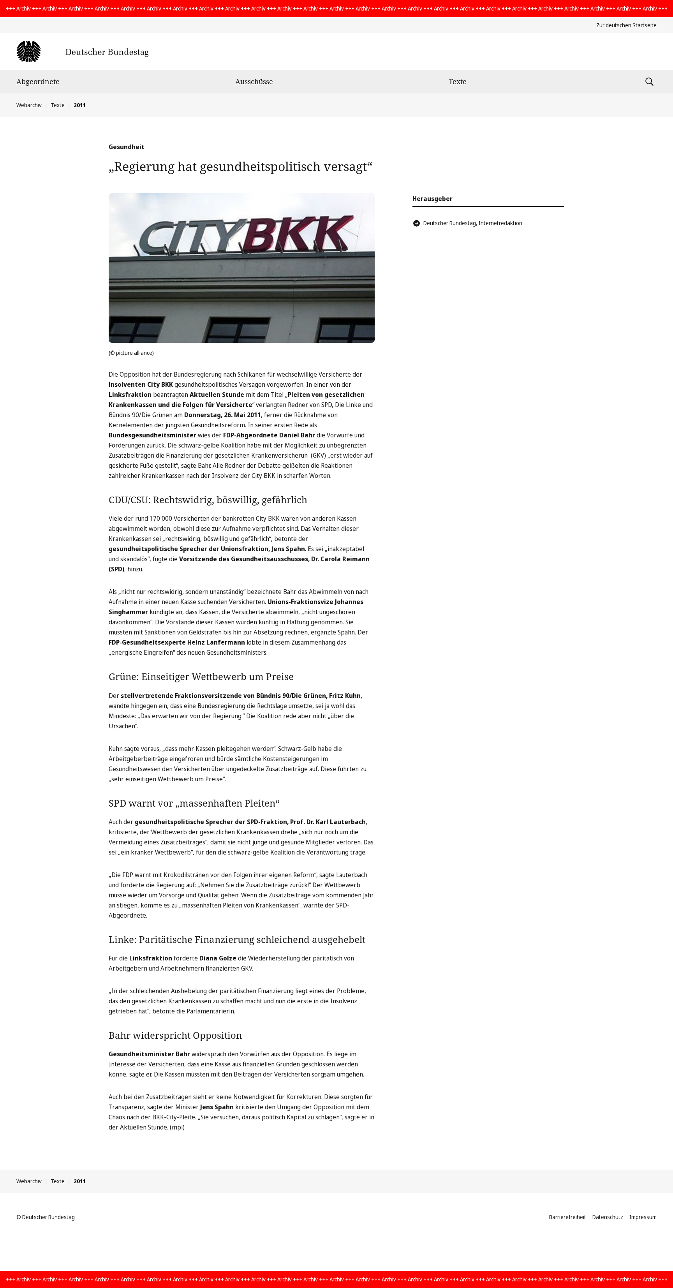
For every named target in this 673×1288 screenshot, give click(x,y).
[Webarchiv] (82, 51)
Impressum (643, 1217)
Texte (458, 81)
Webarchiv (29, 105)
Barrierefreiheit (567, 1217)
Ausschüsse (254, 81)
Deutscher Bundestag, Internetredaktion (472, 223)
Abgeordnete (38, 81)
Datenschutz (607, 1217)
